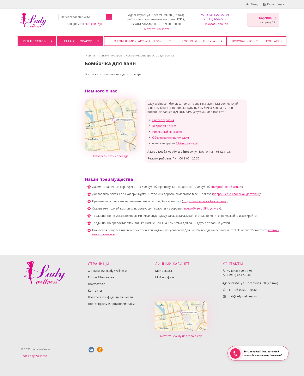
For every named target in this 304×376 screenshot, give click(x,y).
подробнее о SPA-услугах (202, 208)
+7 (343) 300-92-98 (215, 14)
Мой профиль (165, 277)
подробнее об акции (226, 187)
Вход (254, 4)
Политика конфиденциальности (110, 297)
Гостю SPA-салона (101, 277)
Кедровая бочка (163, 126)
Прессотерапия (163, 120)
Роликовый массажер (167, 132)
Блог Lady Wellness (34, 356)
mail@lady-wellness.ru (242, 296)
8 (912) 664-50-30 (216, 19)
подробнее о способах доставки (236, 194)
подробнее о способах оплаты (204, 201)
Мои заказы (163, 271)
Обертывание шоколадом (170, 137)
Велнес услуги (35, 41)
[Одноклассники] (99, 349)
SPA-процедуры (186, 143)
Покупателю (242, 41)
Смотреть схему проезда (110, 156)
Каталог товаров (78, 41)
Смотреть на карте (156, 29)
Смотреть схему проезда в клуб (180, 336)
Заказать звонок (216, 24)
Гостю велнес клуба (198, 41)
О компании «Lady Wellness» (137, 41)
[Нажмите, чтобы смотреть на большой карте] (110, 125)
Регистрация (275, 4)
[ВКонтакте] (91, 349)
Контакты (274, 41)
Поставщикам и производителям (111, 304)
